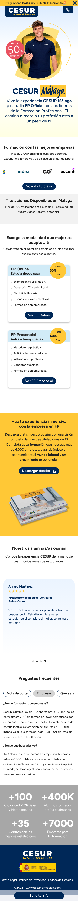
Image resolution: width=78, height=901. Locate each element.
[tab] (33, 661)
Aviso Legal (9, 880)
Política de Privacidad (32, 880)
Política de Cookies (60, 880)
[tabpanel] (39, 739)
